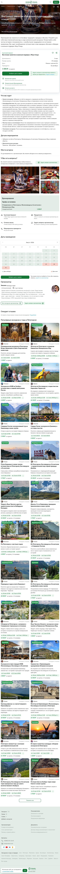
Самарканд (21, 855)
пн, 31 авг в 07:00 (5, 433)
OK (25, 870)
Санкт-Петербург (5, 855)
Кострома (35, 858)
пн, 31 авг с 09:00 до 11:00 (38, 397)
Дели (38, 855)
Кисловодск (43, 852)
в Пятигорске (13, 31)
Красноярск (28, 855)
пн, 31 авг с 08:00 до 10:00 (52, 675)
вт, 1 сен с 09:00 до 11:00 (53, 397)
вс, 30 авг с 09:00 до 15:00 (23, 551)
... (22, 397)
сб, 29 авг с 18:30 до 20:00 (38, 355)
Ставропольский (11, 6)
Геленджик (15, 858)
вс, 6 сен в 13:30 (15, 357)
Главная (3, 6)
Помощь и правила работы (8, 832)
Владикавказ (44, 855)
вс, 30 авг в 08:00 (5, 793)
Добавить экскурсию (6, 819)
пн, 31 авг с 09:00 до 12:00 (23, 635)
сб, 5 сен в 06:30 (45, 435)
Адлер (37, 852)
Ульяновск (50, 855)
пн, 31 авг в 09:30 (16, 753)
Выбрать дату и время (15, 73)
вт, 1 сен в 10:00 (35, 753)
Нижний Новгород (6, 858)
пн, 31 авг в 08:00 (16, 793)
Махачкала (32, 852)
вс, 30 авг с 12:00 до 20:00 (52, 355)
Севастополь (14, 855)
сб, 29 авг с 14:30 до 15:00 (8, 551)
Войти (56, 2)
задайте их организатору (42, 277)
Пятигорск (20, 6)
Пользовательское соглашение (39, 827)
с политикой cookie (7, 871)
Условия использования (7, 827)
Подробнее (33, 315)
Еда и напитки (28, 6)
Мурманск (29, 858)
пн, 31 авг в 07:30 (16, 515)
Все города (4, 861)
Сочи (20, 852)
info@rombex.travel (8, 843)
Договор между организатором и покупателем (43, 829)
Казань (56, 852)
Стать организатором (6, 829)
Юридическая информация (38, 818)
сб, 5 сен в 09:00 (5, 673)
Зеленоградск (22, 858)
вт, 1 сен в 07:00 (16, 433)
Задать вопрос (50, 74)
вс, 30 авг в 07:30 (5, 515)
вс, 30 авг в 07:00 (5, 397)
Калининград (50, 852)
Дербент (50, 858)
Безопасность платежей (37, 813)
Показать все (30, 800)
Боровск (41, 858)
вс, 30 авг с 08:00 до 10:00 (38, 675)
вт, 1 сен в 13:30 (5, 357)
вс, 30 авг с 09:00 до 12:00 (8, 635)
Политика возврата (36, 816)
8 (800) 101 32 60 (9, 840)
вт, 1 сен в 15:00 (45, 753)
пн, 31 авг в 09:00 (5, 753)
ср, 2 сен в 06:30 (35, 435)
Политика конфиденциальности (39, 832)
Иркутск (56, 858)
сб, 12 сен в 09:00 (15, 673)
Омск (46, 858)
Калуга (34, 855)
